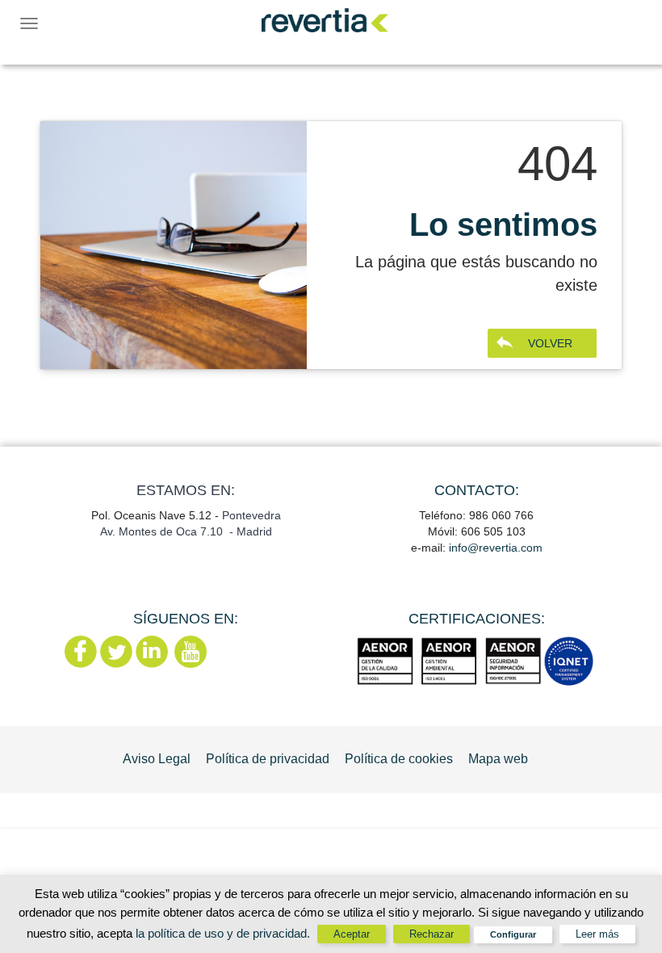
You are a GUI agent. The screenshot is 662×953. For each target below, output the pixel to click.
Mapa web (498, 759)
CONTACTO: (476, 490)
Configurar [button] (513, 934)
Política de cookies (399, 759)
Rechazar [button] (431, 934)
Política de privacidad (267, 759)
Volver (550, 343)
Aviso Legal (157, 759)
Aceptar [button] (351, 934)
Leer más (597, 934)
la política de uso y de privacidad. (224, 933)
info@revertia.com (496, 547)
